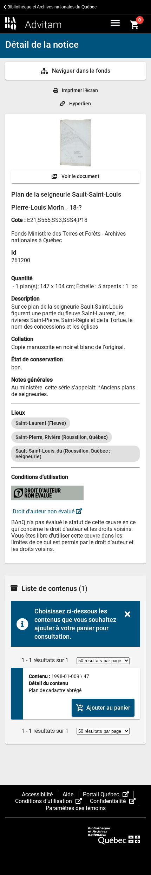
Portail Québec (108, 794)
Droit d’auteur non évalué (43, 511)
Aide (69, 794)
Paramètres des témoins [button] (76, 808)
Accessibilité (38, 794)
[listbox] (75, 439)
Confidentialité (115, 801)
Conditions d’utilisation (50, 801)
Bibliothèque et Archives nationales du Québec (51, 7)
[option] (40, 423)
